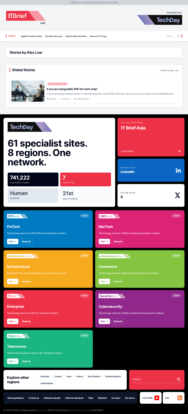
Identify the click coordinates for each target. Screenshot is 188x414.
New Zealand (94, 376)
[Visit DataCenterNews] (23, 256)
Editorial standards (74, 398)
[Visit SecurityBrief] (115, 296)
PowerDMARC (97, 410)
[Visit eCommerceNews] (115, 256)
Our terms (130, 398)
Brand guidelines (16, 398)
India (69, 376)
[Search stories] (178, 379)
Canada (58, 376)
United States (47, 383)
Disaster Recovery (54, 36)
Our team (115, 398)
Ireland (79, 376)
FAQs (90, 398)
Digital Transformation (31, 36)
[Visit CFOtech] (23, 216)
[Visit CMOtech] (115, 216)
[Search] (178, 36)
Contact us (33, 398)
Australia (45, 376)
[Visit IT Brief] (23, 296)
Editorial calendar (52, 398)
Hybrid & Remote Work (76, 36)
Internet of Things (98, 36)
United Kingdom (113, 376)
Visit (11, 241)
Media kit (26, 241)
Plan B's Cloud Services (58, 410)
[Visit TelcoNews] (23, 336)
